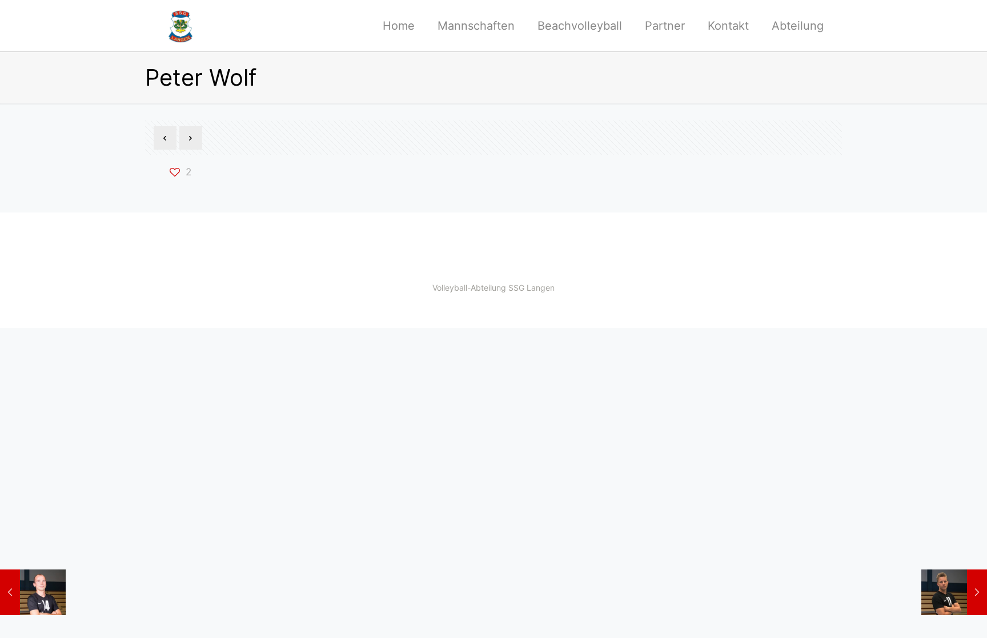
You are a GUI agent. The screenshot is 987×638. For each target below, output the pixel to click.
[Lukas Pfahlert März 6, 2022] (954, 592)
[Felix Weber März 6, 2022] (33, 592)
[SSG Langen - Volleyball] (180, 25)
